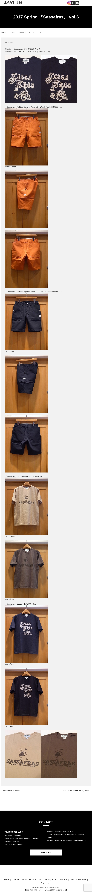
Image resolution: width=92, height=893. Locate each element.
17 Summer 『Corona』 (12, 791)
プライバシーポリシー (78, 880)
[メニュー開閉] (86, 3)
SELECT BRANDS (29, 880)
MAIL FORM (46, 852)
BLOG (12, 33)
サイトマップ (46, 883)
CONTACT (63, 880)
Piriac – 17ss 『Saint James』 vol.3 (75, 791)
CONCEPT (16, 880)
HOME (3, 33)
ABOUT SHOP (44, 880)
